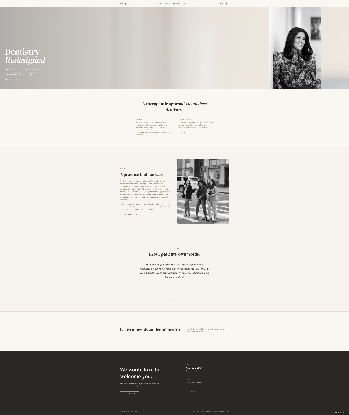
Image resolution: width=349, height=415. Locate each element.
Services (167, 3)
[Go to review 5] (178, 299)
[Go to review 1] (170, 299)
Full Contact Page (191, 391)
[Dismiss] (347, 413)
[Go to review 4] (176, 299)
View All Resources (174, 338)
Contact (185, 3)
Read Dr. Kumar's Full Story (131, 214)
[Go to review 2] (172, 299)
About (160, 3)
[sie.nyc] (123, 3)
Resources (176, 3)
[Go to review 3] (174, 299)
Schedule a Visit (12, 79)
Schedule (223, 3)
